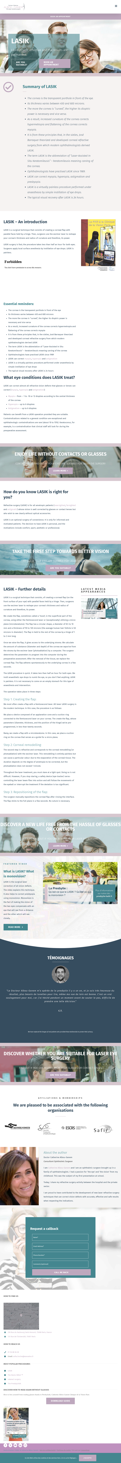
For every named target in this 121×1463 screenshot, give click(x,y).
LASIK (10, 1371)
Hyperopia (13, 404)
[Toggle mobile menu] (116, 6)
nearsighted (59, 505)
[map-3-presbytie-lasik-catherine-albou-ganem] (21, 1303)
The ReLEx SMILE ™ (15, 1375)
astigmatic (12, 509)
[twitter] (10, 1445)
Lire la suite (65, 1458)
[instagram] (25, 1445)
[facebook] (5, 1445)
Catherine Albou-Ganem (59, 1168)
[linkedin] (20, 1445)
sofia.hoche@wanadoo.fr (23, 1356)
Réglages (73, 1458)
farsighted (71, 505)
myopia (28, 358)
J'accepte (88, 1458)
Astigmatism (14, 408)
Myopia (11, 396)
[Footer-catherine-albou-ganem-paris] (16, 1406)
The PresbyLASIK (14, 1384)
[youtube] (15, 1445)
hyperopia (36, 358)
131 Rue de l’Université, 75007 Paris (21, 1336)
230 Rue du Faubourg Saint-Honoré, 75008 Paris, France (30, 1332)
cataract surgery (14, 1379)
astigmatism (51, 358)
